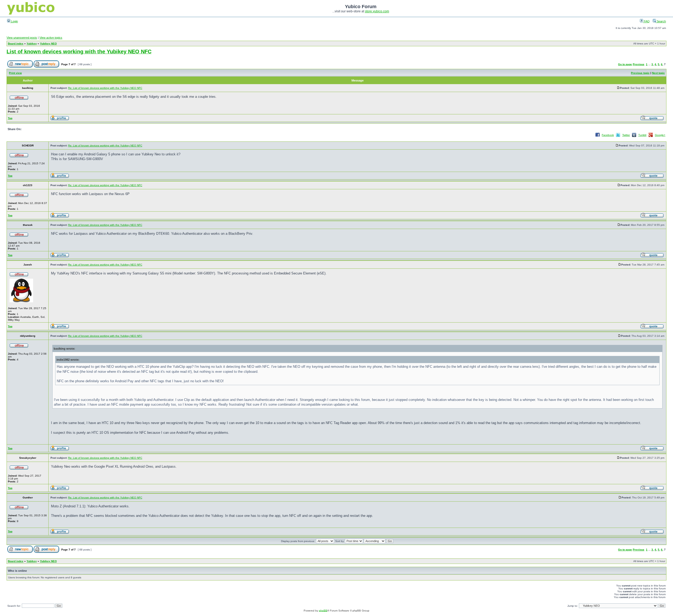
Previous (638, 64)
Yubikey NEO (48, 43)
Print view (15, 73)
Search (661, 21)
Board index (15, 43)
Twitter (626, 135)
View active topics (50, 37)
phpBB (323, 610)
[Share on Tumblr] (634, 136)
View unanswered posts (22, 37)
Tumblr (642, 135)
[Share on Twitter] (618, 136)
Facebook (608, 135)
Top (10, 118)
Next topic (658, 73)
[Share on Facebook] (597, 136)
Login (14, 21)
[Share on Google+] (650, 136)
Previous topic (640, 73)
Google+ (660, 135)
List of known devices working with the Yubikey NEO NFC (79, 51)
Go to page (625, 64)
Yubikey (32, 43)
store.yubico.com (377, 11)
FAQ (646, 21)
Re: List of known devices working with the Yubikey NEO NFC (105, 87)
